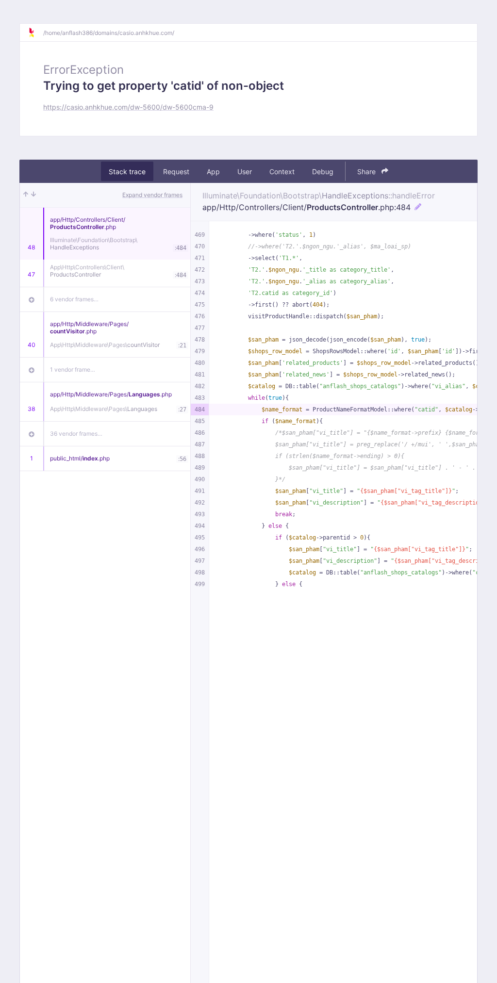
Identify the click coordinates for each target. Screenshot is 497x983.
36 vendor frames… (76, 433)
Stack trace (127, 171)
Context (282, 171)
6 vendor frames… (74, 299)
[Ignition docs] (35, 32)
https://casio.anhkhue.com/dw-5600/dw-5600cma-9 (128, 107)
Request (176, 171)
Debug (322, 171)
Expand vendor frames (152, 194)
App (213, 171)
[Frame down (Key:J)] (33, 195)
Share (367, 171)
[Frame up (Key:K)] (26, 195)
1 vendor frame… (72, 369)
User (244, 171)
